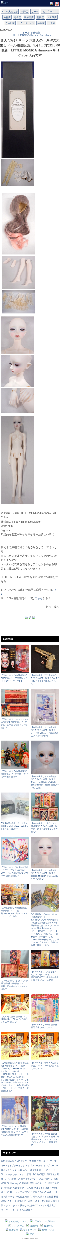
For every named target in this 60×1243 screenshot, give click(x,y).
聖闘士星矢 (28, 1183)
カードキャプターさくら (13, 1165)
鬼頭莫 (4, 1196)
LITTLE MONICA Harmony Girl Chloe (31, 35)
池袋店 (17, 17)
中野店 (24, 11)
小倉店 (51, 23)
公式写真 (41, 1174)
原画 (28, 1174)
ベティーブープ (48, 1161)
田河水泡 (18, 1201)
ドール (26, 32)
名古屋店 (51, 17)
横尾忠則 (8, 1188)
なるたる (42, 1192)
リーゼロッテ (12, 1210)
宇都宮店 (29, 17)
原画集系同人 (26, 1210)
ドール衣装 (29, 1201)
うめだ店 (9, 23)
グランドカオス (26, 23)
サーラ (34, 11)
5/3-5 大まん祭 (10, 11)
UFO (34, 1174)
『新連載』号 (52, 1174)
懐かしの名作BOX (29, 1205)
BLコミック (6, 1174)
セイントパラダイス (10, 1178)
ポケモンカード (38, 1170)
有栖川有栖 (6, 1161)
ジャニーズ (25, 1161)
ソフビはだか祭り (21, 1170)
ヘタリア (15, 1205)
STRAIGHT (9, 1192)
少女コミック (19, 1174)
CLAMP (16, 1161)
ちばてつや (18, 1188)
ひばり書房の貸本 (42, 1188)
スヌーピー (51, 1170)
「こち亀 (28, 1188)
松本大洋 (36, 1161)
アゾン (7, 1205)
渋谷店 (7, 17)
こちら (39, 598)
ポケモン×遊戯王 (16, 1196)
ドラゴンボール (32, 1165)
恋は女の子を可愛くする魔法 (39, 1196)
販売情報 (35, 32)
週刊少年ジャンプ (29, 1178)
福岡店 (41, 23)
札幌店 (40, 17)
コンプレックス (50, 11)
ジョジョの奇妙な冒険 (26, 1192)
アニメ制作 (44, 1178)
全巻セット (52, 1192)
